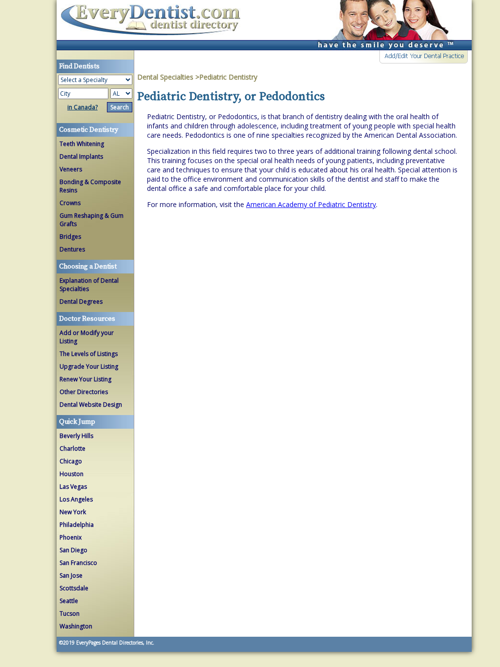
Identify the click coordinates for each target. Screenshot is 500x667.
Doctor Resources (87, 318)
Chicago (71, 461)
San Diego (73, 550)
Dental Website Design (91, 404)
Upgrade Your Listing (89, 366)
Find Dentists (154, 25)
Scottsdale (74, 588)
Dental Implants (81, 156)
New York (73, 512)
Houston (71, 474)
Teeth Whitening (82, 144)
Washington (76, 626)
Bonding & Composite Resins (90, 186)
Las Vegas (73, 486)
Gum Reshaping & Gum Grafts (92, 219)
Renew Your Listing (85, 379)
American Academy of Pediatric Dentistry (311, 204)
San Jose (71, 575)
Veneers (71, 169)
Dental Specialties (166, 77)
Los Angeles (76, 499)
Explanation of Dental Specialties (89, 284)
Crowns (70, 203)
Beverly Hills (76, 436)
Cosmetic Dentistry (88, 129)
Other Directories (84, 392)
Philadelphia (77, 525)
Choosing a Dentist (88, 266)
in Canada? (82, 107)
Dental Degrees (81, 301)
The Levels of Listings (89, 354)
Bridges (70, 236)
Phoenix (71, 537)
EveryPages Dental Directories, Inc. (114, 642)
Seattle (69, 601)
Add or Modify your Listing (87, 337)
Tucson (70, 613)
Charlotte (72, 448)
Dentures (72, 249)
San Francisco (78, 563)
